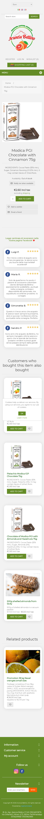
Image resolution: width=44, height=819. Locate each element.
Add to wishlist (16, 207)
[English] (22, 10)
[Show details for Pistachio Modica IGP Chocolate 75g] (23, 457)
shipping (26, 193)
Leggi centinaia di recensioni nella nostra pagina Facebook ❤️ (22, 239)
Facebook (16, 771)
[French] (25, 10)
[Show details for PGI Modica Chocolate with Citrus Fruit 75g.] (23, 392)
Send (33, 790)
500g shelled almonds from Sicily (22, 602)
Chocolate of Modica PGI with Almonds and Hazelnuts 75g (22, 537)
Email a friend (16, 212)
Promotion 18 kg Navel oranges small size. (19, 679)
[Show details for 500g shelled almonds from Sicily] (23, 585)
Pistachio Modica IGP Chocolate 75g (18, 474)
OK (22, 413)
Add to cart (25, 199)
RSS (28, 771)
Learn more (22, 418)
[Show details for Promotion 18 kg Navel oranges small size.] (23, 661)
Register (10, 59)
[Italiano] (18, 10)
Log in (20, 59)
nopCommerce (26, 806)
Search (34, 16)
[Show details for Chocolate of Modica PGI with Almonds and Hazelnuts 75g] (23, 520)
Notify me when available (23, 183)
